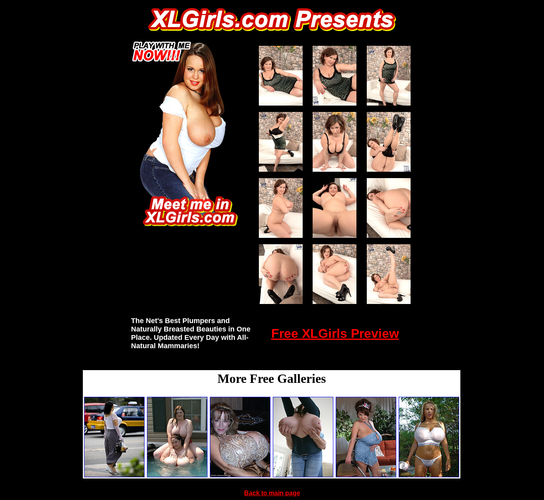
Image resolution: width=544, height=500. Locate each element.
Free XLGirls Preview (335, 333)
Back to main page (272, 493)
